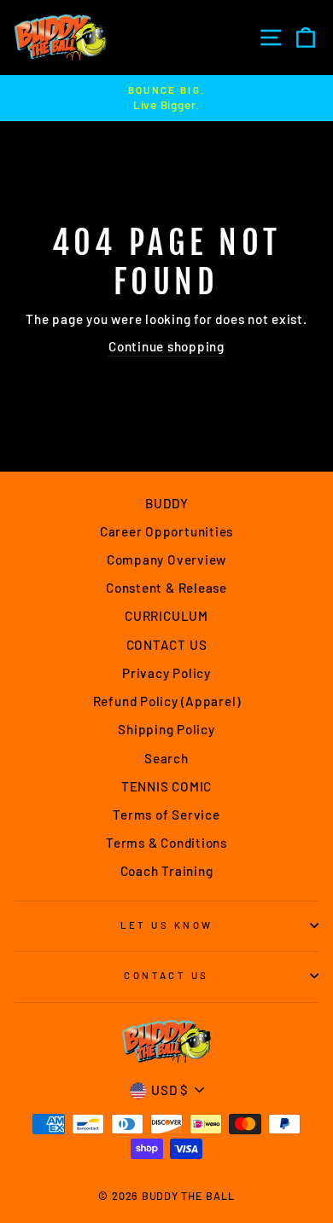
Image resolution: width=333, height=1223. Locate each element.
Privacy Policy (166, 673)
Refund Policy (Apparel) (167, 701)
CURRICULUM (166, 615)
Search (166, 758)
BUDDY (167, 503)
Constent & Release (166, 587)
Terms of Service (166, 814)
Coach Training (166, 870)
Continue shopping (166, 346)
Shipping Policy (166, 729)
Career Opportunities (166, 531)
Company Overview (166, 559)
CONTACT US (166, 644)
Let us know (166, 924)
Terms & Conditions (166, 842)
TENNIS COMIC (166, 786)
